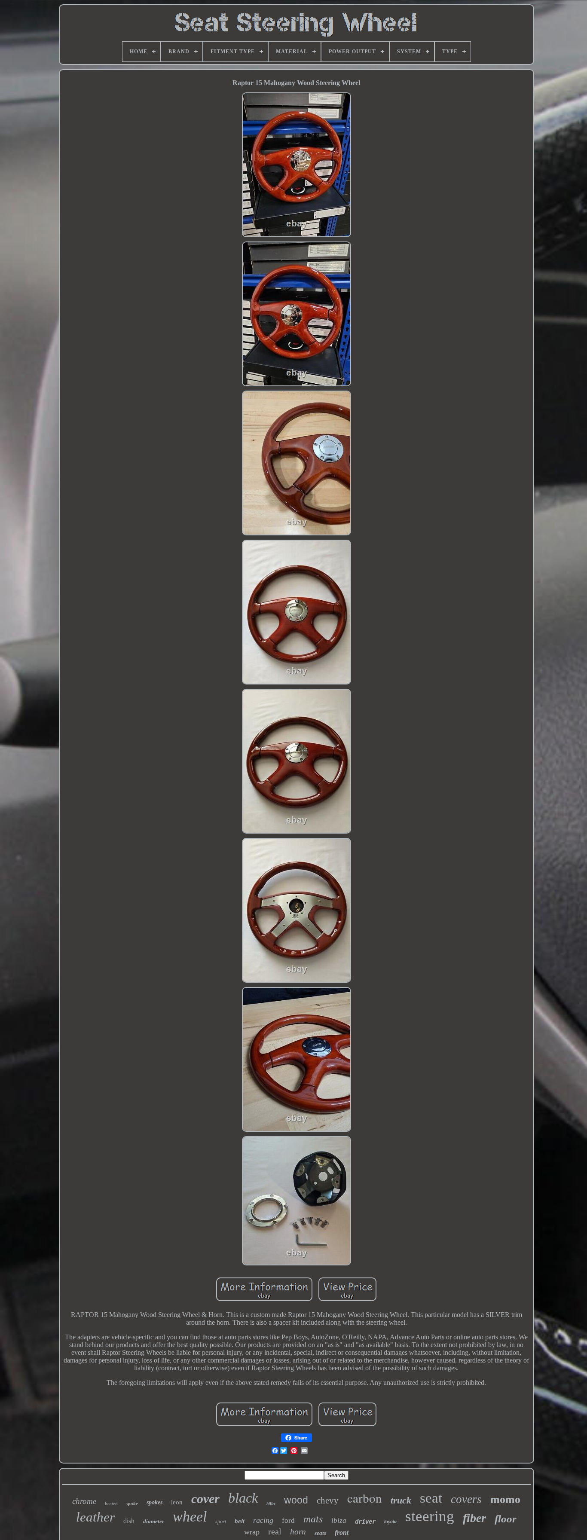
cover (205, 1498)
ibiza (338, 1520)
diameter (153, 1521)
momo (505, 1499)
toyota (390, 1522)
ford (288, 1520)
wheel (190, 1517)
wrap (252, 1532)
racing (263, 1520)
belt (240, 1521)
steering (429, 1516)
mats (313, 1519)
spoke (132, 1503)
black (243, 1498)
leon (177, 1502)
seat (431, 1498)
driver (365, 1521)
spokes (154, 1502)
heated (111, 1503)
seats (320, 1533)
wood (296, 1500)
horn (298, 1531)
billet (270, 1503)
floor (506, 1519)
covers (466, 1499)
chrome (84, 1501)
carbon (364, 1497)
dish (129, 1521)
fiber (474, 1518)
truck (401, 1500)
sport (220, 1522)
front (342, 1532)
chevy (328, 1500)
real (274, 1531)
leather (95, 1517)
